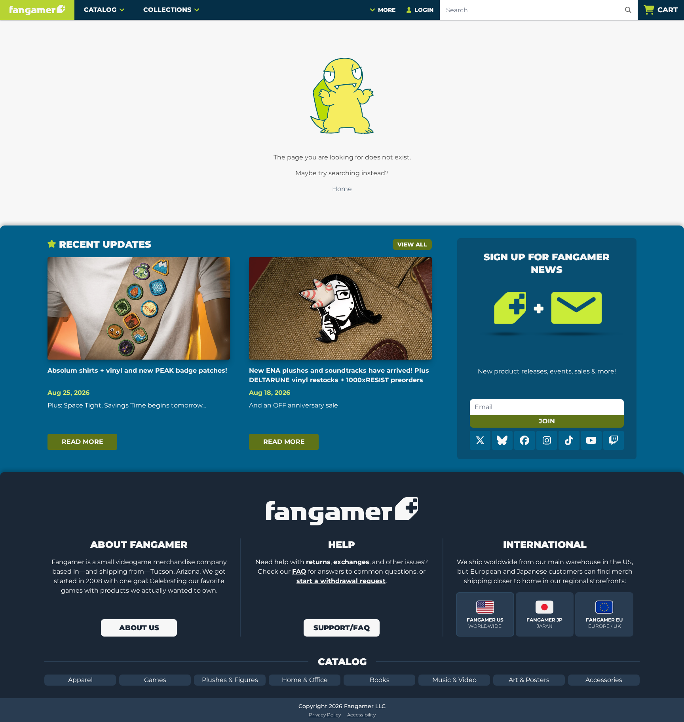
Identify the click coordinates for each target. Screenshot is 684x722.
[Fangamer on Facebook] (524, 440)
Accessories (603, 680)
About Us (139, 627)
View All (412, 244)
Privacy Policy (325, 715)
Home (342, 189)
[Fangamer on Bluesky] (502, 440)
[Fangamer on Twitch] (613, 440)
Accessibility (361, 715)
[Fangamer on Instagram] (546, 440)
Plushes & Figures (230, 680)
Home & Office (305, 680)
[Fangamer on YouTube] (591, 440)
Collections (167, 9)
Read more (82, 441)
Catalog (100, 9)
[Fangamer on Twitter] (480, 440)
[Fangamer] (37, 10)
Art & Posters (529, 680)
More (386, 9)
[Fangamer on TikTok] (569, 440)
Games (155, 680)
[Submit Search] (628, 10)
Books (380, 680)
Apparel (80, 680)
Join (547, 421)
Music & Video (454, 680)
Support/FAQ (342, 627)
